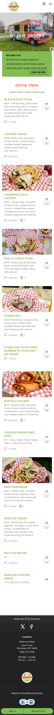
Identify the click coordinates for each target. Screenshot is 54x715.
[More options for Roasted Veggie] (47, 523)
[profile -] (43, 3)
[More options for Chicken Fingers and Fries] (47, 437)
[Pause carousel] (52, 49)
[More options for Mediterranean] (47, 491)
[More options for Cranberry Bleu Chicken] (47, 199)
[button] (27, 113)
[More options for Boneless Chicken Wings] (47, 579)
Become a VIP (38, 711)
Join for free (38, 72)
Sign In (12, 711)
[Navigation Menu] (50, 4)
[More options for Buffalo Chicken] (47, 405)
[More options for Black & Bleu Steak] (47, 104)
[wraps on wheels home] (14, 7)
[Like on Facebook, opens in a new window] (31, 627)
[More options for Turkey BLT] (47, 320)
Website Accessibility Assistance (27, 693)
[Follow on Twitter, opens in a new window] (22, 627)
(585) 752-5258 (27, 651)
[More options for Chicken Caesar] (47, 139)
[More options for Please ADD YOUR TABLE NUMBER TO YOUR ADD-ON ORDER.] (47, 352)
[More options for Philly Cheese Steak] (47, 263)
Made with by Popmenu (21, 618)
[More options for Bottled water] (47, 557)
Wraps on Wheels (27, 677)
